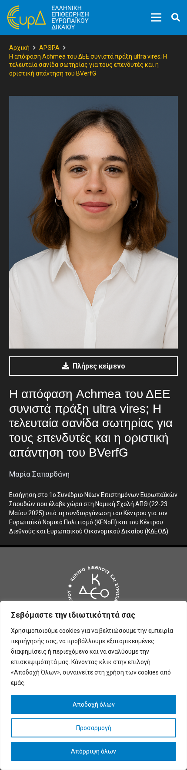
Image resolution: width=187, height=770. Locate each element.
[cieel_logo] (93, 592)
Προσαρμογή (93, 727)
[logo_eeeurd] (48, 17)
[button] (175, 17)
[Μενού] (156, 17)
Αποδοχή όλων (94, 704)
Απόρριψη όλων (93, 751)
